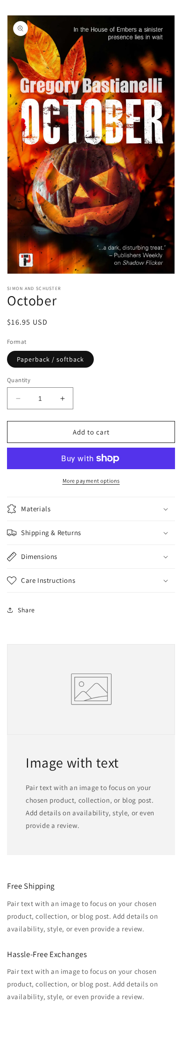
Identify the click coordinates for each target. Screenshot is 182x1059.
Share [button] (26, 610)
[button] (91, 509)
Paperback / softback (50, 359)
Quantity (18, 380)
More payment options (91, 480)
